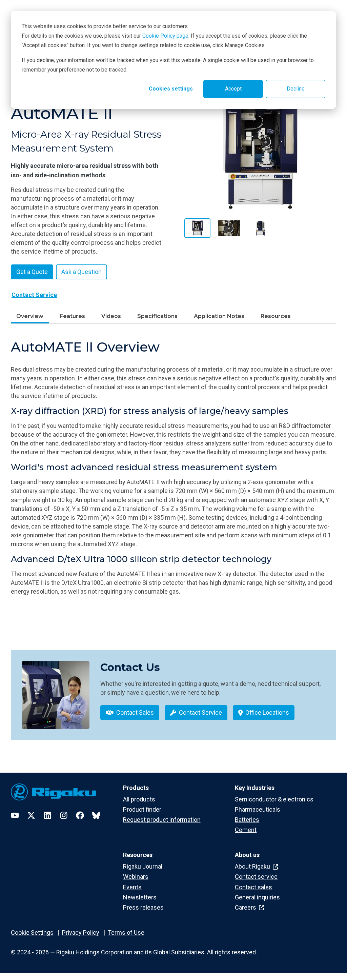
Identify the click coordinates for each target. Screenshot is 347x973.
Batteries (247, 819)
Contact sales (253, 887)
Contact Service (34, 294)
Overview (29, 316)
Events (132, 887)
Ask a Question (81, 271)
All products (139, 799)
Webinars (135, 876)
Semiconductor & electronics (274, 799)
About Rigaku (253, 866)
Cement (246, 829)
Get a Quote (32, 271)
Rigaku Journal (142, 866)
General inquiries (257, 897)
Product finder (142, 809)
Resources (276, 316)
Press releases (143, 907)
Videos (111, 316)
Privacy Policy (80, 932)
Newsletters (140, 897)
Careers (246, 907)
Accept (233, 88)
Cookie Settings (32, 932)
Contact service (256, 876)
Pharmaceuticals (257, 809)
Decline (296, 88)
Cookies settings (171, 88)
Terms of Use (126, 932)
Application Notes (219, 316)
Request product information (162, 819)
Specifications (157, 316)
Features (72, 316)
